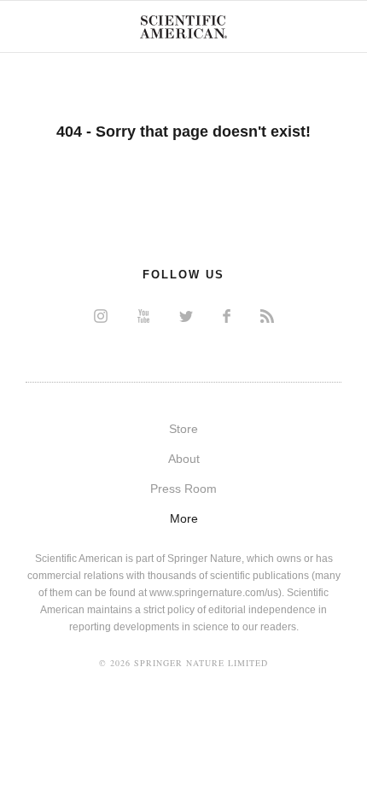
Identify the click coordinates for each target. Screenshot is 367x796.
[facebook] (226, 315)
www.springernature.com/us (213, 593)
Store (183, 429)
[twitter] (186, 315)
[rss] (267, 315)
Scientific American (183, 26)
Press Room (183, 488)
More (184, 518)
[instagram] (100, 315)
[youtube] (143, 315)
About (184, 458)
